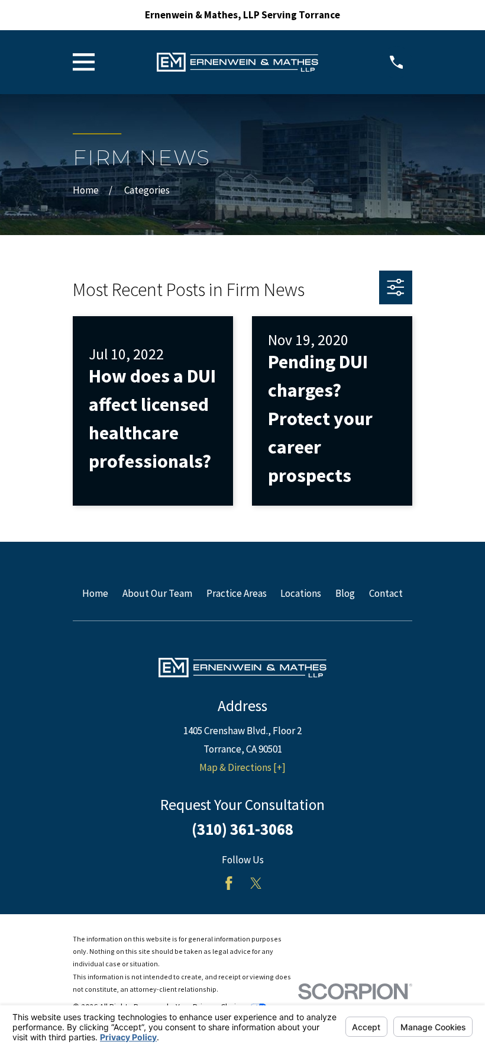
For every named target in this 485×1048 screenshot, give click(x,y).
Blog (345, 593)
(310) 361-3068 (242, 829)
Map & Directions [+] (242, 767)
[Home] (237, 62)
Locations (300, 593)
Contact (386, 593)
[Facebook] (229, 883)
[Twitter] (256, 883)
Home (95, 593)
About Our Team (157, 593)
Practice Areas (236, 593)
